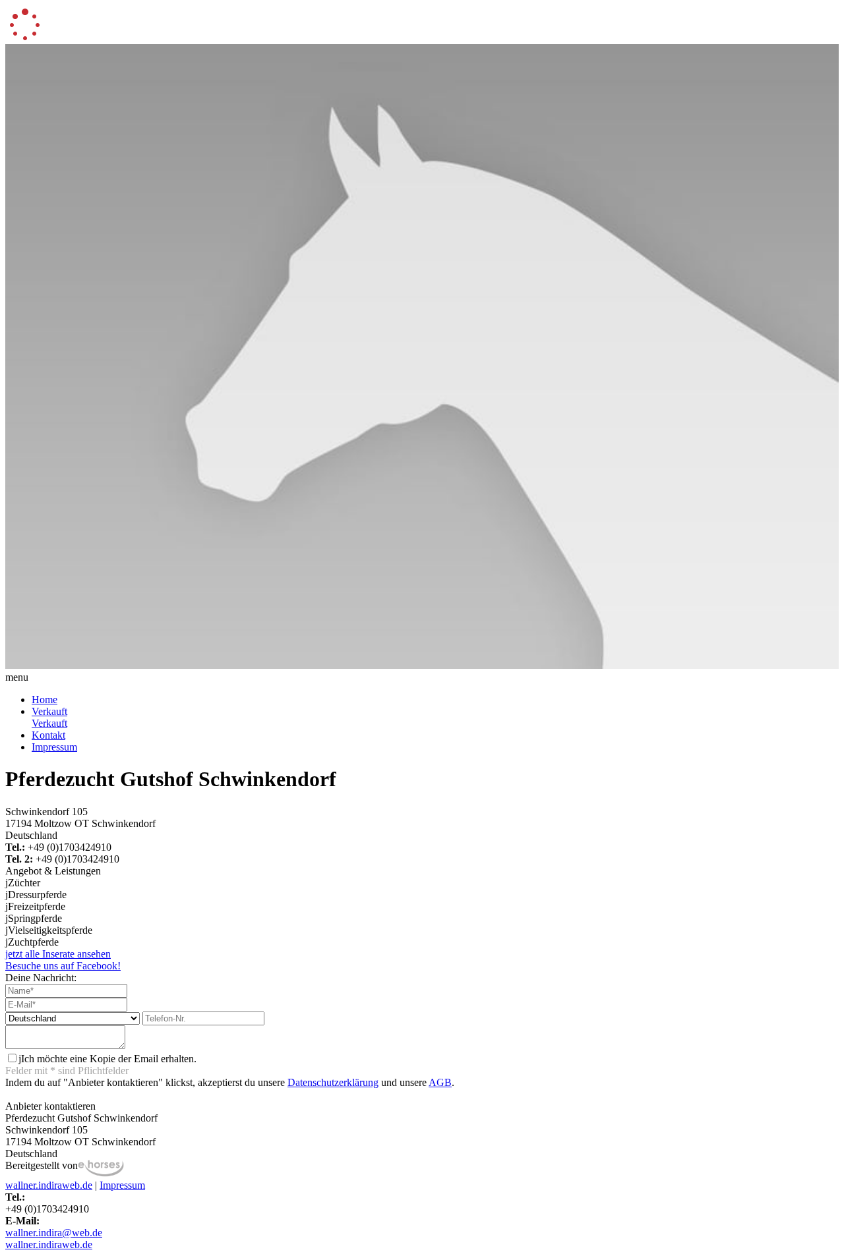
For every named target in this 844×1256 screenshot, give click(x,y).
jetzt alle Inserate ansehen (58, 953)
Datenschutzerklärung (332, 1082)
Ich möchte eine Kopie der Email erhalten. (107, 1058)
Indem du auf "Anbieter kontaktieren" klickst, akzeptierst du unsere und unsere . (229, 1082)
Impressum (54, 747)
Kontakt (48, 735)
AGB (440, 1082)
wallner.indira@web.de (53, 1232)
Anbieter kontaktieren (50, 1106)
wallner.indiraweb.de (48, 1185)
